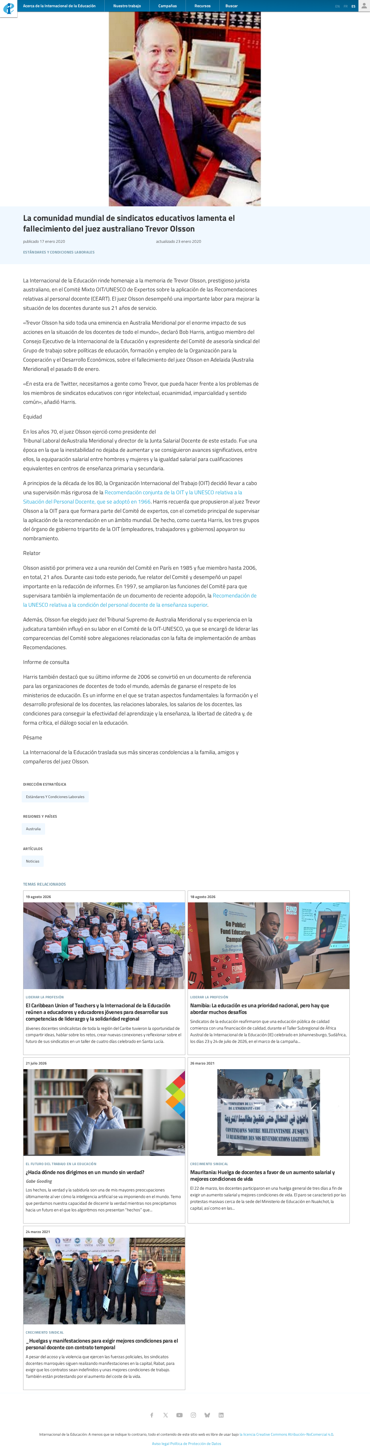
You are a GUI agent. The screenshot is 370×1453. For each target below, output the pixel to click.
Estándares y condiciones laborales (55, 796)
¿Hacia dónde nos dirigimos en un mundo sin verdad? (104, 1137)
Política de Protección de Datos (195, 1443)
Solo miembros (364, 6)
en (337, 6)
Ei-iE (8, 9)
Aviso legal (160, 1443)
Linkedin (221, 1415)
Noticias (32, 861)
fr (345, 6)
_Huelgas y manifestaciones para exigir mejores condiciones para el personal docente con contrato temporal (104, 1304)
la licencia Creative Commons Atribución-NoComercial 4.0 (286, 1434)
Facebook (151, 1415)
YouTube (179, 1415)
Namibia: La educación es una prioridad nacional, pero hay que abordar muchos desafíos (268, 969)
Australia (33, 828)
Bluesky (207, 1415)
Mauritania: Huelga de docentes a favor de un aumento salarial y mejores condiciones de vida (268, 1136)
